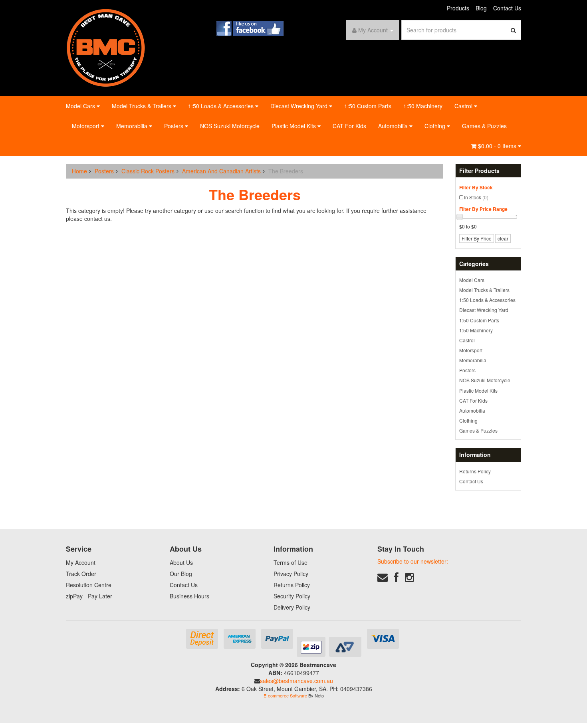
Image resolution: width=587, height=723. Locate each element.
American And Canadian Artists (221, 171)
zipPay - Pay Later (89, 596)
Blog (481, 8)
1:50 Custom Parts (367, 106)
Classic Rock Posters (148, 171)
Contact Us (507, 8)
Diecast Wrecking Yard (299, 106)
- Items (498, 146)
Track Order (81, 574)
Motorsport (86, 126)
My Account (80, 562)
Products (458, 8)
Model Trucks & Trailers (142, 106)
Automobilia (393, 126)
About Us (181, 562)
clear (503, 238)
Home (79, 171)
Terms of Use (290, 562)
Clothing (435, 126)
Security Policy (292, 596)
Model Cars (81, 106)
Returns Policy (475, 471)
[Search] (513, 30)
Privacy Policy (291, 574)
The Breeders (285, 171)
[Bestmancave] (106, 47)
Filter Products (479, 171)
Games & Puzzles (484, 126)
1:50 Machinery (422, 106)
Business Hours (189, 596)
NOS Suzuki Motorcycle (230, 126)
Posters (174, 126)
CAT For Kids (349, 126)
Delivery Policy (292, 607)
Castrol (464, 106)
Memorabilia (132, 126)
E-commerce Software (285, 695)
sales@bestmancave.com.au (296, 681)
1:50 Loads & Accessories (221, 106)
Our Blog (181, 574)
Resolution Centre (88, 585)
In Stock (476, 197)
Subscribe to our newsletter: (412, 561)
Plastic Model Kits (294, 126)
